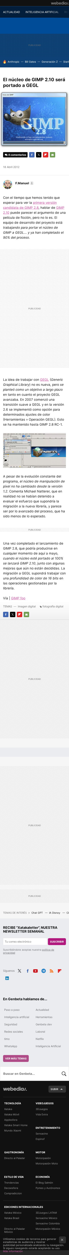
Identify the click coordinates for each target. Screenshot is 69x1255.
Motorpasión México (48, 1228)
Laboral (40, 1031)
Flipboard (45, 154)
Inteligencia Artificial (48, 1046)
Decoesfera (11, 1187)
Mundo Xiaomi (12, 1130)
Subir (54, 1089)
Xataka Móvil (11, 1114)
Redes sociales (13, 1031)
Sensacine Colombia (48, 1223)
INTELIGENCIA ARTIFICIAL (42, 12)
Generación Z (50, 61)
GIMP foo (18, 598)
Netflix (40, 1038)
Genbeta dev (44, 1024)
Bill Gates (30, 61)
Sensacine (42, 1133)
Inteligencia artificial (16, 1017)
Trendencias (11, 1182)
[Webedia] (60, 3)
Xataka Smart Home (16, 1125)
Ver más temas (16, 1058)
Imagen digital (27, 606)
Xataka (8, 1109)
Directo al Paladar (14, 1158)
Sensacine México (46, 1218)
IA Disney (55, 912)
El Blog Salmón (44, 1182)
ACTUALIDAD (11, 12)
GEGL (44, 380)
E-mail (52, 154)
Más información (13, 1251)
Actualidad (42, 1009)
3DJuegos (42, 1109)
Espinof (40, 1138)
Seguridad (10, 1024)
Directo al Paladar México (14, 1230)
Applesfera (10, 1119)
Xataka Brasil (11, 1218)
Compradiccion (13, 1193)
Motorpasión (43, 1158)
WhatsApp (10, 1046)
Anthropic (13, 61)
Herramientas (44, 1017)
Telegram (43, 970)
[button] (24, 183)
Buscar (64, 1073)
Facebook (31, 154)
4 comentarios (17, 154)
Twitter (38, 154)
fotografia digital (53, 606)
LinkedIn (7, 978)
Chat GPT (37, 912)
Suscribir (57, 941)
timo (7, 1038)
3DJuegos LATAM (46, 1212)
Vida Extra (42, 1114)
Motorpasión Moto (47, 1163)
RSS (51, 970)
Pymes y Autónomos (48, 1187)
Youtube (35, 970)
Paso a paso (12, 1009)
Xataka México (12, 1212)
